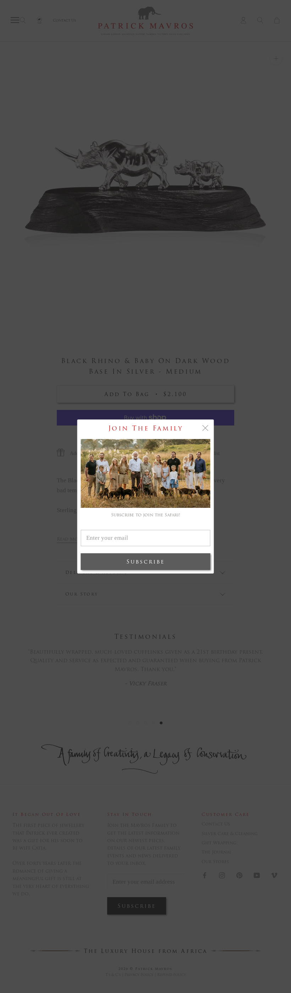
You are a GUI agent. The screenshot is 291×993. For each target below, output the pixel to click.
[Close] (205, 428)
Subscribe (145, 561)
